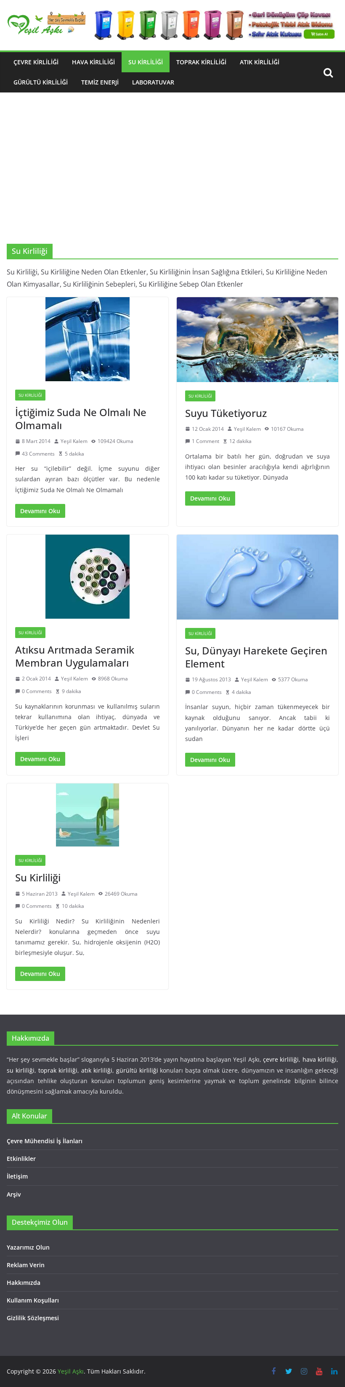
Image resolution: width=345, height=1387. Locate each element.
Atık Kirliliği (259, 62)
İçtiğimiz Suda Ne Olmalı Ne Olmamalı (80, 418)
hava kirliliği (320, 1059)
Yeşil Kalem (74, 441)
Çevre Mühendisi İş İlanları (44, 1141)
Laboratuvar (153, 82)
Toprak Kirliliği (201, 62)
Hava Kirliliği (93, 62)
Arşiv (14, 1194)
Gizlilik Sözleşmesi (33, 1318)
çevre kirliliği (281, 1059)
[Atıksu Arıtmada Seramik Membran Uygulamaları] (87, 577)
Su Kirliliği (145, 62)
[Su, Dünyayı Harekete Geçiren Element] (257, 577)
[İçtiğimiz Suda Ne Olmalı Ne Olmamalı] (87, 339)
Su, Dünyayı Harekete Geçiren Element (256, 656)
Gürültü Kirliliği (40, 82)
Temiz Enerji (100, 82)
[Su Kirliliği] (87, 814)
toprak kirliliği (57, 1070)
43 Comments (38, 453)
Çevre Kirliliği (35, 62)
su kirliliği (20, 1070)
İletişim (17, 1176)
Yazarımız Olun (28, 1247)
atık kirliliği (96, 1070)
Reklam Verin (26, 1265)
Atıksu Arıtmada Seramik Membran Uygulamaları (74, 656)
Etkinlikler (21, 1159)
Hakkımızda (23, 1283)
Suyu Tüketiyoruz (226, 413)
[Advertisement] (172, 181)
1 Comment (205, 441)
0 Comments (37, 691)
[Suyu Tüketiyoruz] (257, 339)
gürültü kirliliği (137, 1070)
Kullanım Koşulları (33, 1300)
